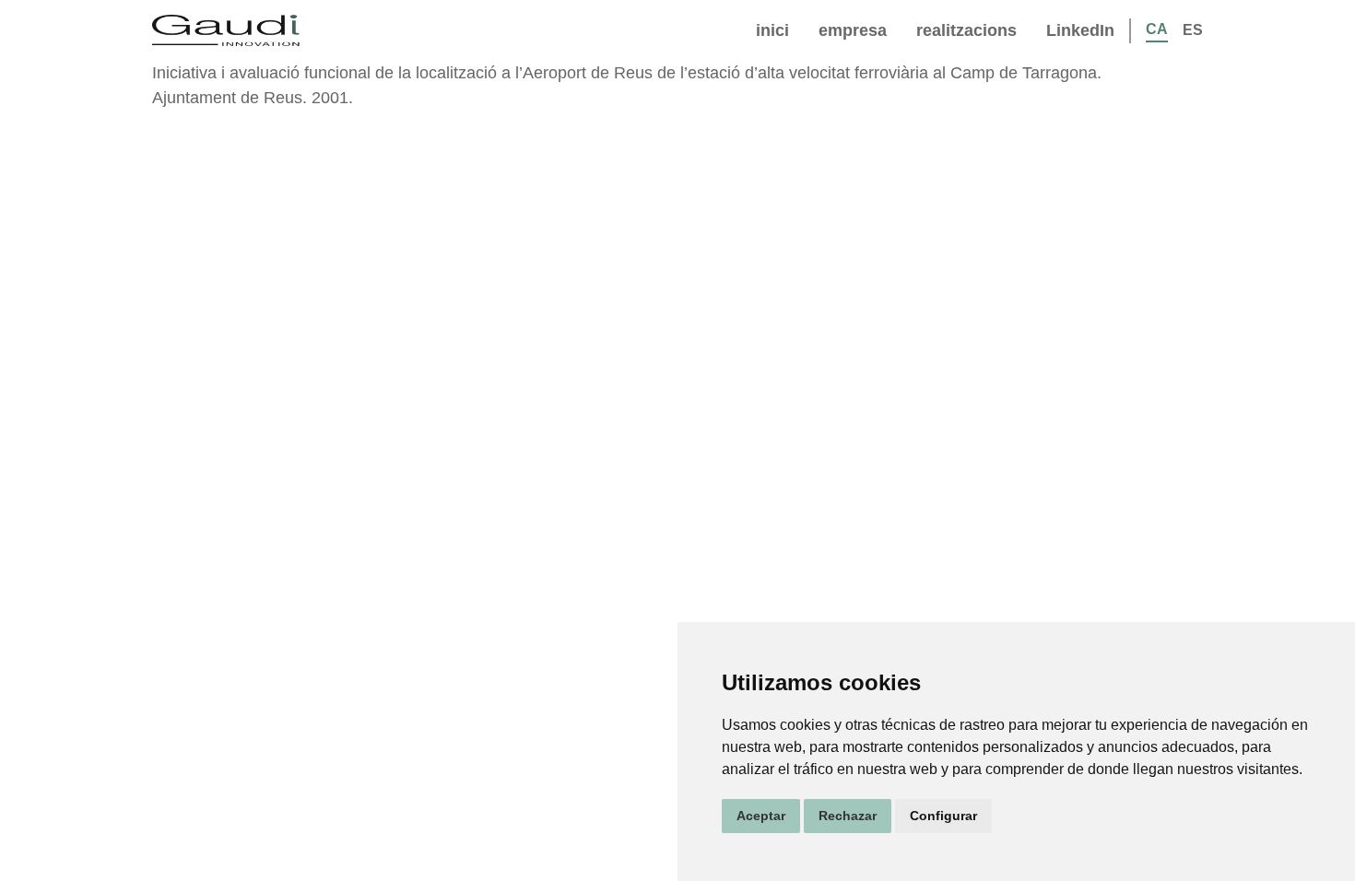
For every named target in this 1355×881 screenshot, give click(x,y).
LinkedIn (1080, 30)
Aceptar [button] (760, 815)
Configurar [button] (943, 815)
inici (772, 30)
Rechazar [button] (848, 815)
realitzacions (966, 30)
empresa (853, 30)
